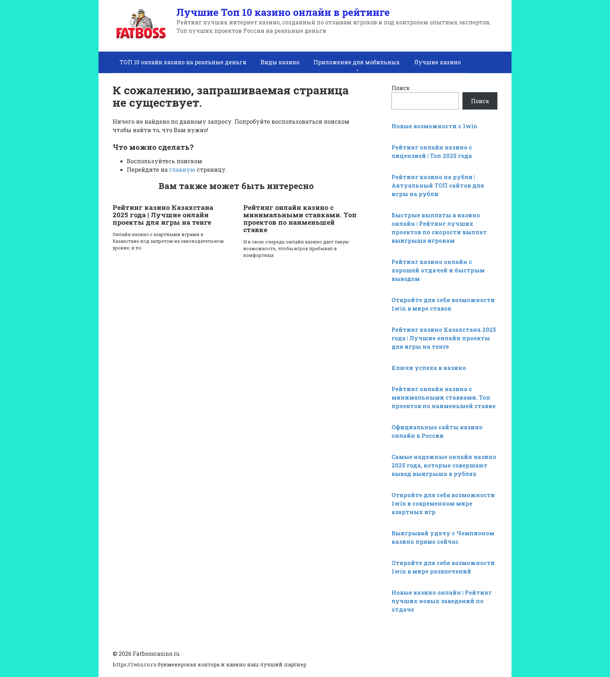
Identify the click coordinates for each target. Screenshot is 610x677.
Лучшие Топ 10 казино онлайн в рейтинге (283, 12)
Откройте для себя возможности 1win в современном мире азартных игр (443, 503)
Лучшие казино (437, 62)
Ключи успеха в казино (428, 367)
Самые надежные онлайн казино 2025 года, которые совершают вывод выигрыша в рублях (443, 465)
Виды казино (280, 62)
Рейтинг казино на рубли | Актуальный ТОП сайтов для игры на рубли (437, 185)
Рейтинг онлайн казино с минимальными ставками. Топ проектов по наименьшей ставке (300, 218)
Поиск (400, 88)
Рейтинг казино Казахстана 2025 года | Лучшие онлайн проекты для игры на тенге (163, 214)
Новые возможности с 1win (434, 126)
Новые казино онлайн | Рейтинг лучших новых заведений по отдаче (441, 601)
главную (182, 169)
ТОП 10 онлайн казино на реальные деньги (183, 62)
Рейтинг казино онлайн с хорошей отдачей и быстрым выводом (438, 270)
